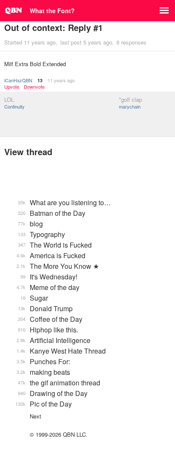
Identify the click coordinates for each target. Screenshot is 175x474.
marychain (130, 106)
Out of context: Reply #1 (53, 27)
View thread (28, 151)
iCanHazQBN (18, 80)
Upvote (11, 86)
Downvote (34, 86)
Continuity (14, 106)
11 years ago (61, 80)
